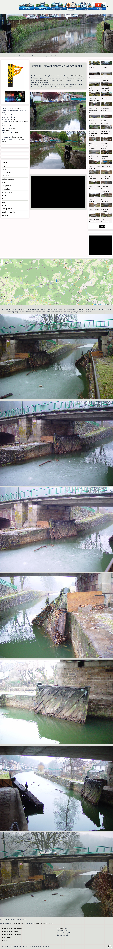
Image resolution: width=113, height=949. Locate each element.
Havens (4, 169)
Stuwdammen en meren (9, 199)
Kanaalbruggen (6, 172)
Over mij (5, 940)
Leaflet (95, 304)
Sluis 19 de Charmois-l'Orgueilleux (105, 189)
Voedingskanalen (7, 209)
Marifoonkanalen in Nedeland (12, 929)
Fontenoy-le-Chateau (17, 126)
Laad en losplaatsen (8, 179)
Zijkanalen (5, 215)
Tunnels (4, 205)
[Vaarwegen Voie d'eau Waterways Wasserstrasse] (42, 6)
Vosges (42, 80)
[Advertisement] (58, 192)
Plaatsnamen (6, 937)
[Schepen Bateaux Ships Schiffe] (27, 6)
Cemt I (13, 119)
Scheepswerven (7, 192)
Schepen (60, 928)
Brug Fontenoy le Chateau (44, 923)
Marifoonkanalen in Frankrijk (11, 934)
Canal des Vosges (77, 76)
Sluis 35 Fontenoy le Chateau (93, 146)
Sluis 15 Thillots (94, 209)
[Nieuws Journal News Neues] (85, 6)
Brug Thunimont (106, 166)
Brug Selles (104, 98)
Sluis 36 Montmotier (18, 137)
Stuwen (4, 202)
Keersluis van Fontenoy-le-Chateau (93, 133)
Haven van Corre (94, 78)
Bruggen (4, 166)
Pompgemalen (6, 186)
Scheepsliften (6, 189)
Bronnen (4, 162)
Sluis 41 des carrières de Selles (93, 111)
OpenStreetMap (103, 304)
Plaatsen (4, 182)
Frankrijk (15, 132)
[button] (56, 280)
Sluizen (4, 195)
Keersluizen (5, 176)
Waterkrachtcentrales (8, 212)
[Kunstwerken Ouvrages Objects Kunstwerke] (57, 6)
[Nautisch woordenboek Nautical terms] (71, 6)
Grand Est (61, 80)
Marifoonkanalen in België (10, 932)
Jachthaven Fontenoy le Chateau (104, 146)
